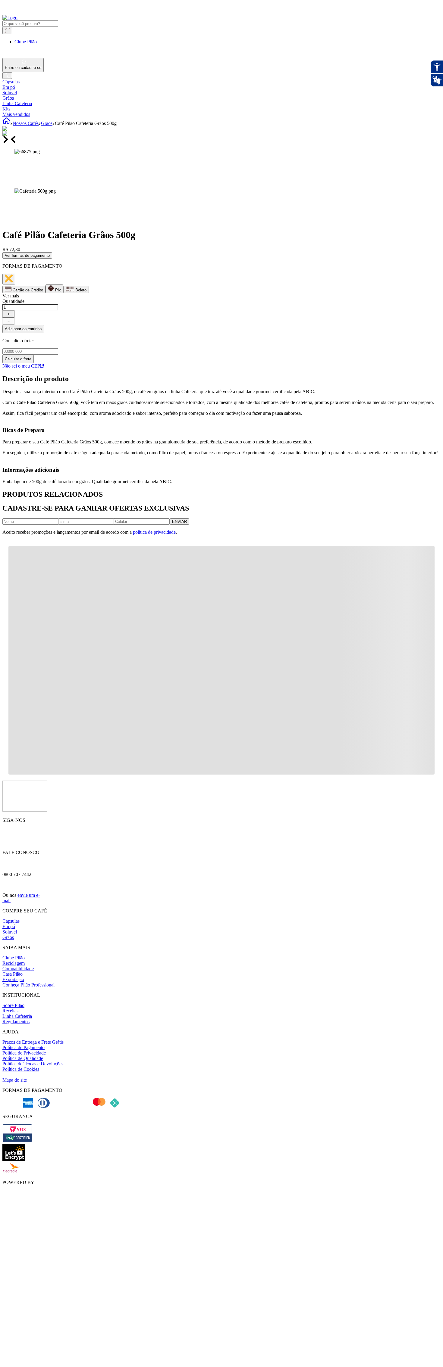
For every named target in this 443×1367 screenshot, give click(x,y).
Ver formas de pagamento (27, 255)
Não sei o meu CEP (21, 365)
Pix (58, 290)
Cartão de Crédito (28, 290)
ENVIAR (179, 521)
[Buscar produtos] (7, 30)
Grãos (46, 123)
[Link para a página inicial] (6, 123)
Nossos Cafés (26, 123)
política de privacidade (154, 532)
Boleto (80, 290)
